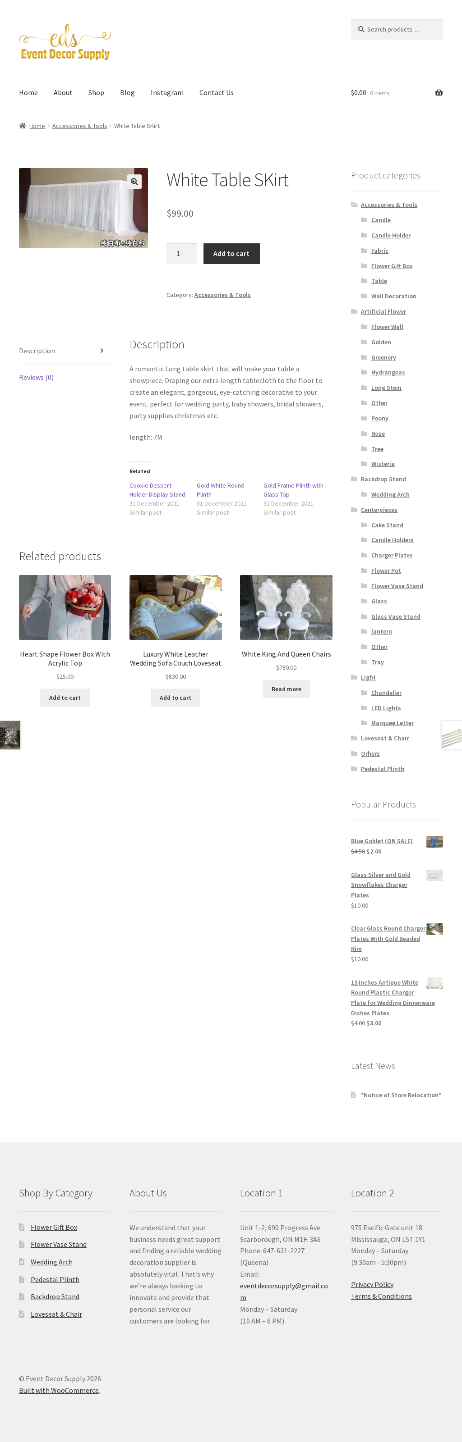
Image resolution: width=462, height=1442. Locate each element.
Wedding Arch (390, 494)
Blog (127, 92)
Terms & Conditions (381, 1296)
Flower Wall (387, 327)
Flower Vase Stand (397, 586)
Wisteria (383, 464)
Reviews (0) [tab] (36, 377)
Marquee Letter (392, 723)
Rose (378, 433)
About (63, 92)
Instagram (167, 92)
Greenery (383, 357)
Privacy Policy (372, 1284)
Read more (286, 689)
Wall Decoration (393, 296)
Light (368, 677)
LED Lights (386, 708)
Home (28, 92)
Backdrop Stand (383, 479)
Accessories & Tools (79, 126)
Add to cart (231, 253)
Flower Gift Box (392, 266)
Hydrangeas (388, 372)
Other (379, 403)
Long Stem (386, 387)
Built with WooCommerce (59, 1390)
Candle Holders (392, 540)
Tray (377, 662)
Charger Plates (392, 555)
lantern (381, 631)
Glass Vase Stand (395, 616)
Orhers (370, 753)
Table (379, 281)
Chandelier (386, 693)
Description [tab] (37, 350)
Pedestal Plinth (382, 769)
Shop (96, 92)
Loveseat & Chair (385, 738)
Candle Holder (391, 235)
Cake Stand (387, 525)
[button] (134, 181)
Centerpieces (379, 510)
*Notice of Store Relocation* (401, 1095)
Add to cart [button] (65, 698)
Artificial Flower (383, 311)
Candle (381, 220)
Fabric (379, 250)
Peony (379, 418)
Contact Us (216, 92)
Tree (377, 449)
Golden (381, 342)
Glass (379, 601)
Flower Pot (386, 570)
